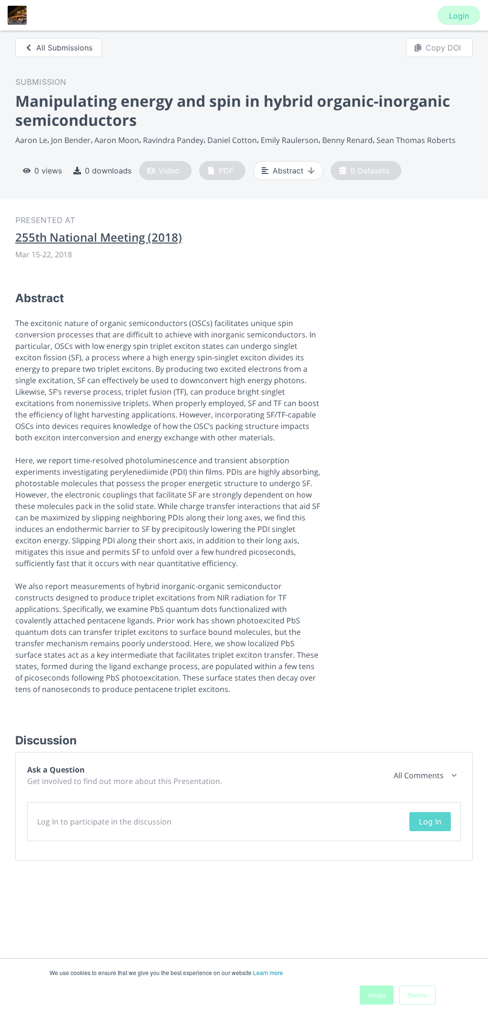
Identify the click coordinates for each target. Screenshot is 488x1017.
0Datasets (369, 170)
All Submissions (64, 47)
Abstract (288, 170)
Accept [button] (377, 995)
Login (459, 15)
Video (169, 170)
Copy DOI (443, 47)
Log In (430, 821)
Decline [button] (417, 995)
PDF (226, 170)
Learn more (268, 972)
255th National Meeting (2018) (98, 237)
